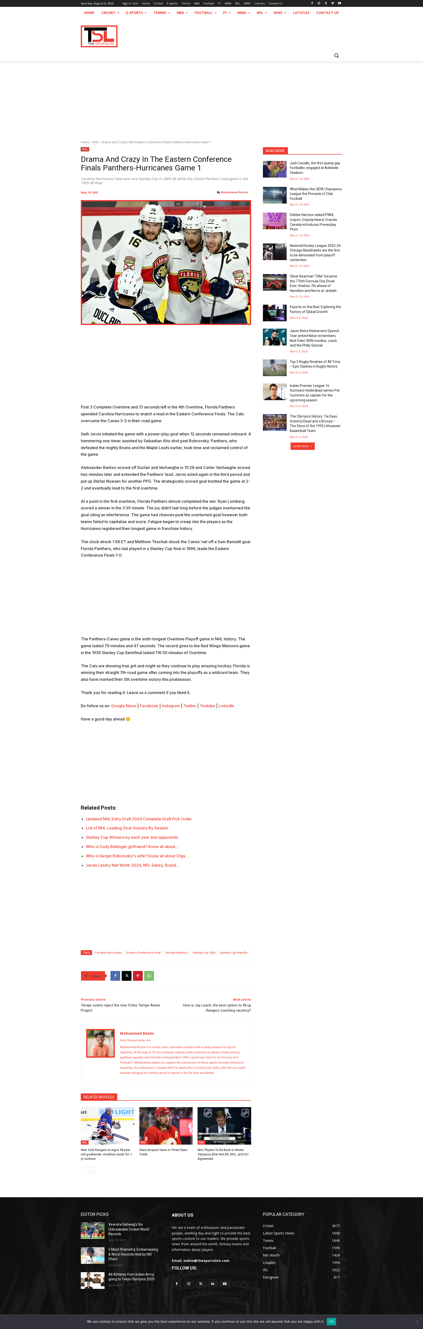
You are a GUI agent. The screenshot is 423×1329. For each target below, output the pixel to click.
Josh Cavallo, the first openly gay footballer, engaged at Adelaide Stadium (315, 168)
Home (85, 142)
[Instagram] (319, 3)
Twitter (189, 705)
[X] (326, 3)
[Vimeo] (332, 3)
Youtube (207, 705)
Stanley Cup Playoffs (233, 952)
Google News (123, 705)
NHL (95, 142)
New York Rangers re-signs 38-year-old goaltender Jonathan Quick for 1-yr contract (107, 1154)
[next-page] (92, 1170)
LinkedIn (226, 705)
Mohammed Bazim (234, 192)
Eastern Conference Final (144, 952)
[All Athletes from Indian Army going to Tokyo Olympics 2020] (93, 1280)
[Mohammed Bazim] (100, 1052)
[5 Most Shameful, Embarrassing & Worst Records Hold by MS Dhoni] (93, 1255)
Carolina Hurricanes (108, 952)
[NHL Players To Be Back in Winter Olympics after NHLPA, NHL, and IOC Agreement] (224, 1126)
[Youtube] (339, 3)
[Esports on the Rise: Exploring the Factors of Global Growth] (275, 313)
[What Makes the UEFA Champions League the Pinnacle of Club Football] (275, 195)
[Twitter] (200, 1284)
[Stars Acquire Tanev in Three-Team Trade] (166, 1126)
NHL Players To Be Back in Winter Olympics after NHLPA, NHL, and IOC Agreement (223, 1154)
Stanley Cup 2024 (204, 952)
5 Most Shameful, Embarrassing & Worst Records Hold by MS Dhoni (133, 1254)
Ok (331, 1321)
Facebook (149, 705)
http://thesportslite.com (135, 1040)
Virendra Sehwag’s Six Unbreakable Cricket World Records (128, 1229)
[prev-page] (84, 1170)
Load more (301, 446)
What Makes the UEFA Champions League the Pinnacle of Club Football (316, 194)
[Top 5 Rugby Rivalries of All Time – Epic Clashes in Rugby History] (275, 367)
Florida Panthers (176, 952)
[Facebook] (312, 3)
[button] (336, 55)
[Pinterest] (138, 976)
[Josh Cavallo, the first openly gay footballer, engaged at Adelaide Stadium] (275, 169)
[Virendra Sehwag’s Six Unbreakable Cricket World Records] (93, 1230)
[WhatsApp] (149, 976)
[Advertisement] (211, 98)
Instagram (171, 705)
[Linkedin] (213, 1284)
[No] (416, 1321)
